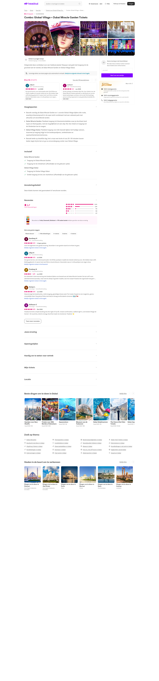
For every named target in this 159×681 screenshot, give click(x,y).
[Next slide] (95, 79)
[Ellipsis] (43, 11)
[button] (52, 38)
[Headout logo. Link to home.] (31, 4)
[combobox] (63, 4)
